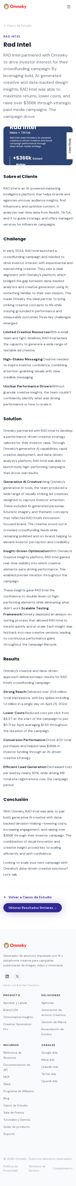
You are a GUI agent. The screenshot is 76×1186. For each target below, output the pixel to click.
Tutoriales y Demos (16, 1120)
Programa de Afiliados (18, 1091)
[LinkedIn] (7, 976)
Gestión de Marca (53, 1022)
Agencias (47, 1003)
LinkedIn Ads (49, 1067)
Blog (6, 1098)
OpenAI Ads (49, 1081)
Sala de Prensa (13, 1112)
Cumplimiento (63, 1168)
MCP (6, 1077)
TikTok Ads (48, 1074)
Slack (7, 1084)
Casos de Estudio (19, 25)
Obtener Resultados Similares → (32, 908)
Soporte (9, 1134)
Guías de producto (16, 1127)
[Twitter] (17, 976)
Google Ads (49, 1053)
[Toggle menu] (69, 6)
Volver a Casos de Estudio (30, 897)
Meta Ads (48, 1060)
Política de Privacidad (10, 1168)
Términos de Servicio (37, 1168)
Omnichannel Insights (18, 1017)
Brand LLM (10, 1010)
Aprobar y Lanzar (15, 1003)
